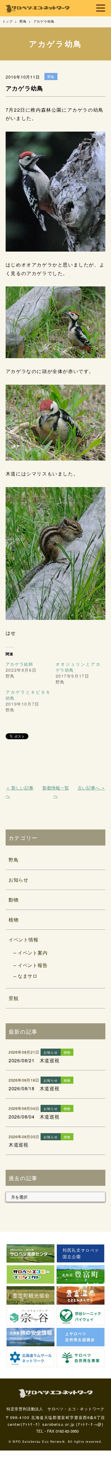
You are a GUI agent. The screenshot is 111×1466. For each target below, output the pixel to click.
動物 (14, 899)
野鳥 (14, 859)
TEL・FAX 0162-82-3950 (57, 1431)
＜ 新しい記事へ (19, 792)
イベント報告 (33, 965)
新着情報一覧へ (55, 792)
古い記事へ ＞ (91, 788)
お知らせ (18, 879)
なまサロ (28, 975)
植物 (14, 919)
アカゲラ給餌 (19, 664)
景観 (14, 998)
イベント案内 (33, 952)
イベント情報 (23, 939)
